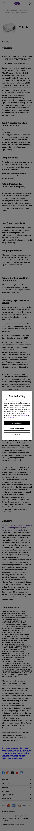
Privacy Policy (10, 417)
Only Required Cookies (17, 429)
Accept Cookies (17, 423)
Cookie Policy (24, 415)
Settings (17, 434)
